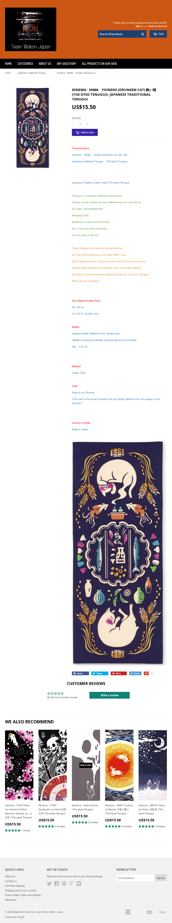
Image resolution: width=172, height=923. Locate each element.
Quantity (76, 118)
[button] (13, 830)
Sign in (139, 26)
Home (8, 63)
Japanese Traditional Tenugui (34, 72)
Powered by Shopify (15, 916)
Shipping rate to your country (20, 890)
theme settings (94, 876)
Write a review (109, 695)
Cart (161, 33)
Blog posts (11, 899)
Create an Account (157, 26)
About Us (45, 63)
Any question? (66, 63)
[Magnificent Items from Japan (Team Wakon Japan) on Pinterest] (64, 884)
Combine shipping (15, 885)
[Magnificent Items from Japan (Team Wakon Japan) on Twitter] (49, 884)
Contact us (11, 881)
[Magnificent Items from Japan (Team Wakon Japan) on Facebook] (56, 884)
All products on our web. (99, 63)
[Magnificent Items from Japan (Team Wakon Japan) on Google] (71, 884)
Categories (25, 63)
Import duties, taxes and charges (23, 895)
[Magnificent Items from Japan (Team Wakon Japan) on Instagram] (78, 884)
